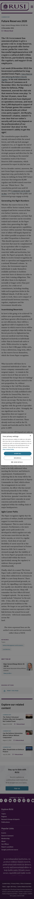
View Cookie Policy (8, 449)
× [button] (30, 435)
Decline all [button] (17, 458)
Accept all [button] (17, 453)
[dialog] (17, 449)
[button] (17, 462)
